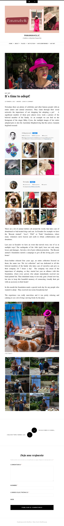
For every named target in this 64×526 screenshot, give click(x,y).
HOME (10, 43)
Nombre (14, 485)
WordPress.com (43, 522)
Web (12, 499)
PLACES (23, 43)
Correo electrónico (19, 492)
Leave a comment (27, 101)
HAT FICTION (31, 43)
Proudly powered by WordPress (24, 522)
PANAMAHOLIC (32, 35)
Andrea (18, 101)
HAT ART (52, 43)
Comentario (16, 464)
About (17, 43)
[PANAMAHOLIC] (32, 19)
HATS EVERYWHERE (42, 43)
